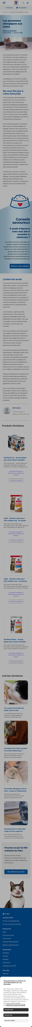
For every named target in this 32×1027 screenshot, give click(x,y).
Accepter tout (8, 1009)
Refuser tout (8, 1015)
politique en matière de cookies (16, 1005)
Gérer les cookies (9, 1020)
